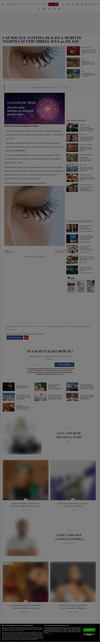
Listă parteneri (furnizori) (48, 634)
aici (31, 636)
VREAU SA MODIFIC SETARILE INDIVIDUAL (89, 634)
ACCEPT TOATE (89, 629)
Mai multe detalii (21, 630)
